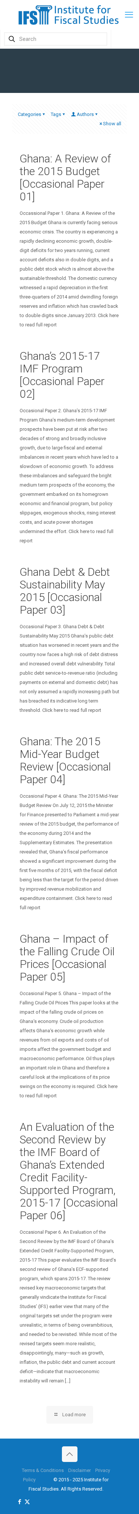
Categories (29, 114)
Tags (56, 114)
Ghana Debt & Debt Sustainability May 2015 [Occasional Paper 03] (65, 590)
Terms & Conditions (43, 1470)
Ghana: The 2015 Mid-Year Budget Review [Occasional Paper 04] (65, 760)
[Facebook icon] (19, 1501)
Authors (85, 114)
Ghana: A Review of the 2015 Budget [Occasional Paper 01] (65, 177)
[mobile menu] (129, 15)
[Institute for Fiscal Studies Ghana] (69, 15)
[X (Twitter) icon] (27, 1501)
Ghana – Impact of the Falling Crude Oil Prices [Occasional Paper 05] (67, 957)
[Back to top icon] (69, 1454)
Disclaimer (79, 1470)
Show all (112, 123)
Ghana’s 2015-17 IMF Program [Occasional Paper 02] (62, 374)
